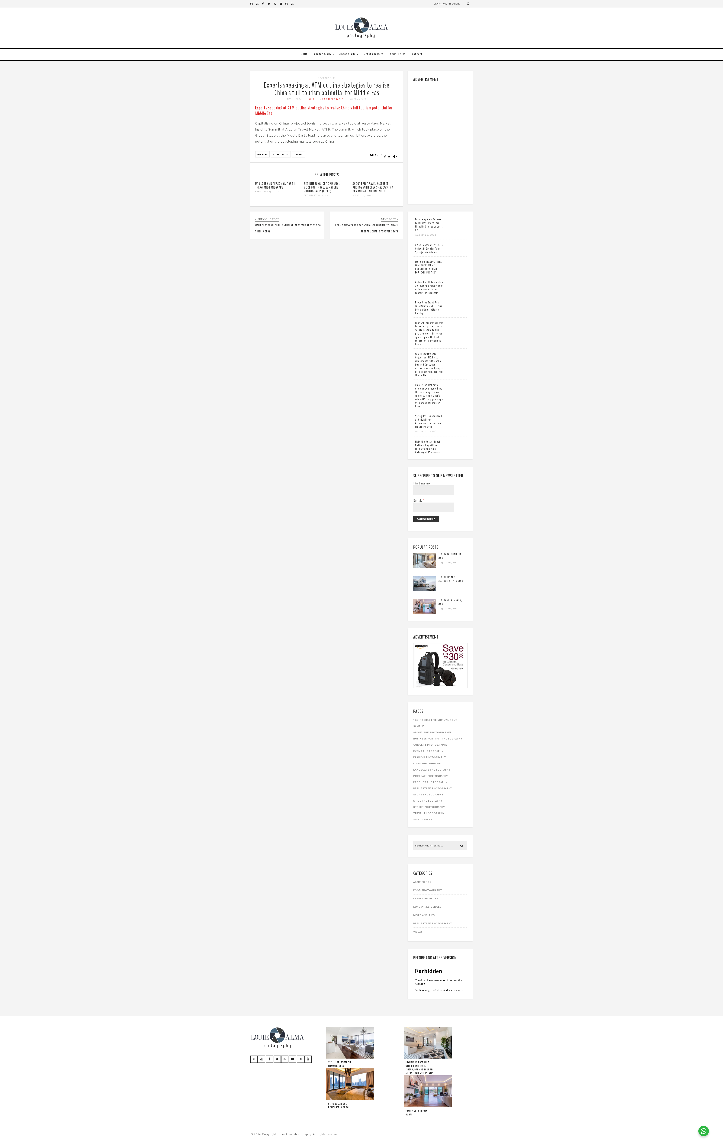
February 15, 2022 (267, 191)
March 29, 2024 (362, 195)
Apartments (422, 882)
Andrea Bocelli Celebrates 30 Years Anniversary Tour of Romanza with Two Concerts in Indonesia (429, 287)
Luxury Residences (427, 907)
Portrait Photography (430, 776)
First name (421, 483)
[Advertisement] (441, 142)
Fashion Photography (429, 757)
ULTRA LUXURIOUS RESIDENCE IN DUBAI (338, 1105)
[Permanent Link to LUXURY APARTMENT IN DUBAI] (424, 567)
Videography (347, 54)
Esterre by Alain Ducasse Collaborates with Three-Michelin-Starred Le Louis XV (429, 224)
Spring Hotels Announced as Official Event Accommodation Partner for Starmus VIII (428, 421)
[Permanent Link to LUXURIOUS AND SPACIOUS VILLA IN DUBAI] (424, 590)
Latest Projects (373, 54)
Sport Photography (428, 794)
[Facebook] (265, 4)
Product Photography (430, 782)
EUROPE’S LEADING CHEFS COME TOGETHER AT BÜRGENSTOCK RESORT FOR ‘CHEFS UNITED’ (428, 267)
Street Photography (429, 807)
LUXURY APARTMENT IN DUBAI (450, 556)
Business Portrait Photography (437, 738)
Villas (418, 931)
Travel (298, 154)
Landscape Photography (431, 769)
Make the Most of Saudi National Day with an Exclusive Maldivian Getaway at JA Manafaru (428, 447)
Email (418, 500)
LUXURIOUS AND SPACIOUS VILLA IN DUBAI (451, 579)
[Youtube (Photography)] (259, 4)
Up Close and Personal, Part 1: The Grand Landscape (275, 185)
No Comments (358, 99)
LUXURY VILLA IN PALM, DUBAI (450, 602)
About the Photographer (432, 732)
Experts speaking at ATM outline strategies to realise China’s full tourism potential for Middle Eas (327, 89)
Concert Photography (430, 745)
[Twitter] (271, 4)
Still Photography (427, 801)
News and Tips (327, 78)
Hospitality (281, 154)
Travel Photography (429, 813)
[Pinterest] (276, 4)
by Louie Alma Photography (325, 99)
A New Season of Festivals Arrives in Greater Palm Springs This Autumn (429, 248)
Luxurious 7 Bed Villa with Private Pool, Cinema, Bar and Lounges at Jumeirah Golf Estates (420, 1068)
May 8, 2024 (294, 99)
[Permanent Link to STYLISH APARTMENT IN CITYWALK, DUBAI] (350, 1057)
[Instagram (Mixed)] (288, 4)
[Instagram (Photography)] (253, 4)
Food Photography (427, 763)
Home (304, 54)
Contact (417, 54)
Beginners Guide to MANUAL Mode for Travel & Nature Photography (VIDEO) (322, 187)
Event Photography (428, 751)
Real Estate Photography (432, 788)
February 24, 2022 (316, 195)
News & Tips (398, 54)
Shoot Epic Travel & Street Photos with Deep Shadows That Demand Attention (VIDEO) (373, 187)
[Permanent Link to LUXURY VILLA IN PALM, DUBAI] (424, 613)
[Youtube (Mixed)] (294, 4)
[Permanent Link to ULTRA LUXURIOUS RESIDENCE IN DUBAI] (350, 1099)
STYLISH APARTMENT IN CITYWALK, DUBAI (340, 1064)
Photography (322, 54)
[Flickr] (282, 4)
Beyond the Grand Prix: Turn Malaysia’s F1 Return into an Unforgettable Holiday (428, 307)
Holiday (262, 154)
